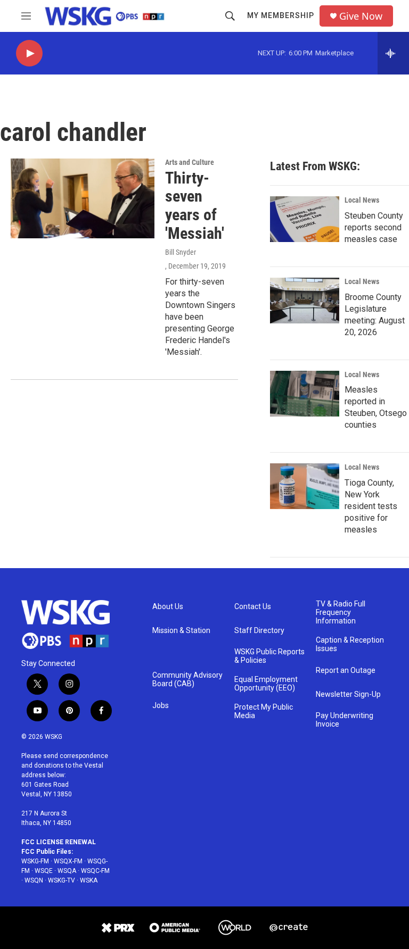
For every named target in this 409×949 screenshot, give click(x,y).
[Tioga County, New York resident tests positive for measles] (304, 486)
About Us (167, 607)
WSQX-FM (68, 861)
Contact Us (252, 607)
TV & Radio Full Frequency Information (340, 612)
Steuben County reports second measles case (374, 227)
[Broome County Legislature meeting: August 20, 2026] (304, 300)
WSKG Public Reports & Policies (269, 656)
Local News (362, 200)
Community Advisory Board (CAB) (187, 679)
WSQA (67, 871)
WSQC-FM (95, 871)
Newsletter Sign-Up (348, 694)
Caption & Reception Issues (350, 644)
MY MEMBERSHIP (280, 15)
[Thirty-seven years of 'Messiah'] (82, 198)
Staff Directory (259, 631)
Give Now (360, 16)
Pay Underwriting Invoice (344, 720)
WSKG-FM (35, 861)
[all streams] (393, 53)
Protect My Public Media (263, 711)
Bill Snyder (180, 252)
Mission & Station (181, 631)
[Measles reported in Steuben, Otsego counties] (304, 394)
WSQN (33, 880)
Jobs (160, 706)
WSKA (88, 880)
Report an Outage (345, 671)
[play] (29, 53)
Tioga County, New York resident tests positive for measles (371, 506)
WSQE (44, 871)
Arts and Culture (189, 162)
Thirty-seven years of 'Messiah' (194, 206)
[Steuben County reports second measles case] (304, 219)
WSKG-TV (61, 880)
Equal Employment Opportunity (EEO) (266, 684)
